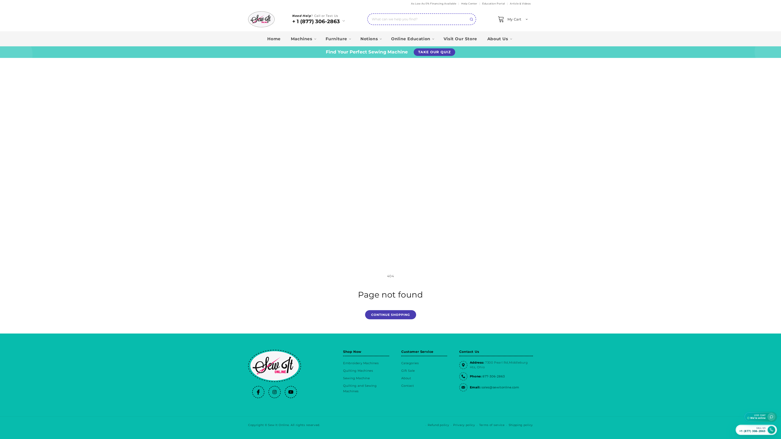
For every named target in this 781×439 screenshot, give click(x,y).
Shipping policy (521, 425)
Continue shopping (390, 315)
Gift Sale (408, 371)
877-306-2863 (493, 376)
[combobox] (421, 19)
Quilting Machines (358, 371)
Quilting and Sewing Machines (359, 388)
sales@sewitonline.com (500, 387)
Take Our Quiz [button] (434, 52)
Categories (410, 363)
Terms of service (492, 425)
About (406, 378)
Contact (407, 386)
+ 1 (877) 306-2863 (316, 21)
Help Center (469, 3)
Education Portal (493, 3)
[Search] (471, 19)
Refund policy (438, 425)
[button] (515, 19)
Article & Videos (520, 3)
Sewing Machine (356, 378)
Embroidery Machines (361, 363)
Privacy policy (464, 425)
